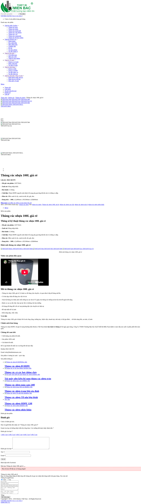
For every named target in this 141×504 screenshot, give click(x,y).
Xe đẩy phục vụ (13, 72)
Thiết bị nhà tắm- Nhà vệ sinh (14, 76)
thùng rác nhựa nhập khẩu (96, 204)
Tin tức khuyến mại (10, 91)
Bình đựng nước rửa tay (15, 77)
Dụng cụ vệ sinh (13, 62)
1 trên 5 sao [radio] (4, 434)
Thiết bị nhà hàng (10, 67)
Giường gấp (12, 46)
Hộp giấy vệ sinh (13, 81)
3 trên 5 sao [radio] (19, 434)
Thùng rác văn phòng (14, 32)
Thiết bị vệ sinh (9, 60)
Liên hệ (7, 94)
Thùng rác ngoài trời (14, 31)
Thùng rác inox (13, 27)
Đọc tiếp (24, 362)
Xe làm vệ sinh (13, 65)
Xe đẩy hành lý (13, 51)
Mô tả (6, 208)
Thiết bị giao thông (14, 58)
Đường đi (7, 92)
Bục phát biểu (12, 43)
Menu (2, 84)
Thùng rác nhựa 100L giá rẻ (50, 204)
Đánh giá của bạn (7, 431)
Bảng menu (11, 41)
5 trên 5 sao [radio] (33, 434)
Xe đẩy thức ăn (13, 74)
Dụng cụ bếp (12, 69)
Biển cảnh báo (12, 63)
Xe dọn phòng (12, 50)
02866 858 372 (5, 502)
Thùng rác (11, 97)
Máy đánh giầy (13, 44)
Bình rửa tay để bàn (14, 79)
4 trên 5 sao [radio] (26, 434)
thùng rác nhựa (36, 204)
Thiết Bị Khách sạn (10, 39)
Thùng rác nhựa (13, 29)
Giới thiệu (8, 89)
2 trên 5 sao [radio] (11, 434)
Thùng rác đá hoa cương (15, 38)
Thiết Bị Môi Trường (11, 25)
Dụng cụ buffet (13, 70)
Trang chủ (8, 87)
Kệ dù (10, 48)
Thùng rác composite (14, 36)
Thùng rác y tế (12, 34)
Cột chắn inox (12, 55)
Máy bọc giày (12, 57)
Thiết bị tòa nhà (9, 53)
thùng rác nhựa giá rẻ (81, 204)
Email (3, 455)
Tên (2, 452)
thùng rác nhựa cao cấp (67, 204)
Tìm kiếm (22, 14)
